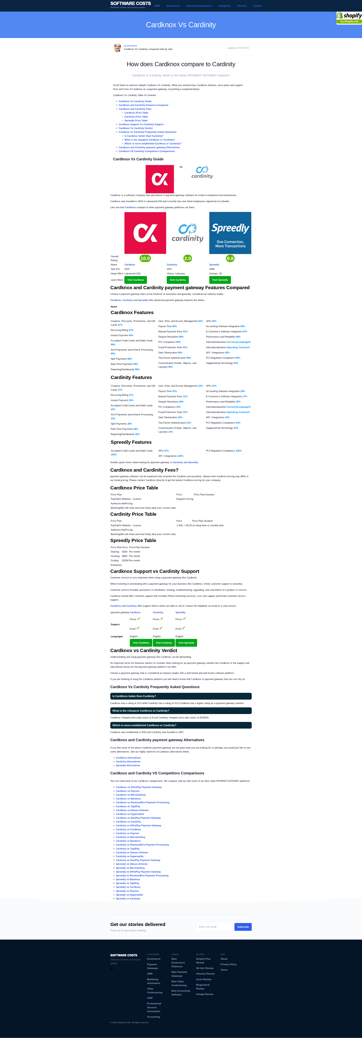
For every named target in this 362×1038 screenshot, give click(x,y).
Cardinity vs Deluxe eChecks (132, 852)
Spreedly (143, 300)
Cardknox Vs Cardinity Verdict (136, 128)
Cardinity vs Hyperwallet (130, 856)
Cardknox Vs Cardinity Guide (135, 101)
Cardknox (130, 207)
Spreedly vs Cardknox (128, 887)
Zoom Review (203, 979)
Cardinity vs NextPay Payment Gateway (138, 860)
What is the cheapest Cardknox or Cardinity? (149, 139)
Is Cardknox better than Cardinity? (143, 136)
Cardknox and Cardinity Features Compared (143, 105)
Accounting (153, 1017)
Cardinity (127, 300)
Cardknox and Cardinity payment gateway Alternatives (149, 147)
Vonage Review (204, 994)
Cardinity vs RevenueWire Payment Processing (142, 844)
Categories (224, 6)
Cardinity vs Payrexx (127, 833)
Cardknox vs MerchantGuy (131, 794)
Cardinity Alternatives (128, 761)
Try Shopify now (349, 21)
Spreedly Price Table (135, 120)
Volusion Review (205, 973)
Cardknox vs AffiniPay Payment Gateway (139, 787)
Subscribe (243, 927)
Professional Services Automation (154, 1007)
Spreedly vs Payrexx (127, 891)
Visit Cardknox (135, 280)
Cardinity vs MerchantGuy (130, 837)
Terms (224, 970)
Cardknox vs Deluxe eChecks (132, 810)
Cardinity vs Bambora (128, 841)
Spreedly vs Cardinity (128, 898)
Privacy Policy (229, 964)
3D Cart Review (204, 968)
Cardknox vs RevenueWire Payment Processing (142, 802)
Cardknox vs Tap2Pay (128, 806)
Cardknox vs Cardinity (128, 821)
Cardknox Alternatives (128, 757)
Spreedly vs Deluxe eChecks (132, 864)
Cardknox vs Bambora (128, 798)
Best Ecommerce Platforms (178, 963)
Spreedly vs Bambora (128, 879)
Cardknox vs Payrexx (128, 791)
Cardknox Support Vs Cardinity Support (141, 124)
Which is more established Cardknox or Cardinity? (152, 143)
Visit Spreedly (220, 280)
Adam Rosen (130, 46)
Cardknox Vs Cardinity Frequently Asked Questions (147, 132)
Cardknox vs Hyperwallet (130, 814)
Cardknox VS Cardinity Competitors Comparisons (147, 151)
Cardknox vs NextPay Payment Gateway (138, 818)
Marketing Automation (199, 6)
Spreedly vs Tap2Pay (127, 883)
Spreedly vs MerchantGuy (130, 868)
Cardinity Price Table (136, 116)
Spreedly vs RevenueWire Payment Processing (142, 875)
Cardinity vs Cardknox (128, 829)
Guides (257, 6)
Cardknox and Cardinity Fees (135, 109)
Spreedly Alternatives (128, 765)
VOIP (150, 998)
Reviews (242, 6)
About (224, 959)
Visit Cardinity (178, 280)
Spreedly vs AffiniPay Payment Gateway (138, 871)
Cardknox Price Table (136, 112)
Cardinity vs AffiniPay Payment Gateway (138, 825)
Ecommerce (173, 6)
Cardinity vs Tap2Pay (128, 848)
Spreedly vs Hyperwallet (129, 894)
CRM (157, 6)
